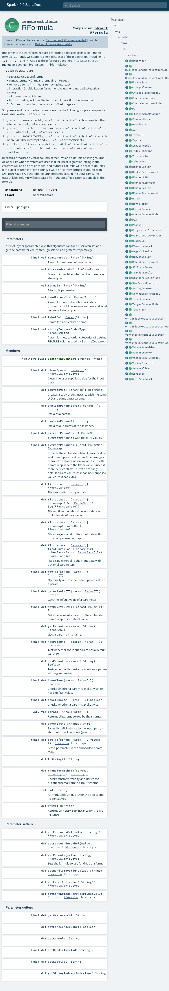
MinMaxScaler (141, 188)
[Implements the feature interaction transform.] (130, 156)
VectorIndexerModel (146, 357)
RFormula (138, 240)
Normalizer (140, 203)
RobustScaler (141, 256)
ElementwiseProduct (146, 113)
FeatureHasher (142, 119)
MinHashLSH (140, 177)
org (24, 21)
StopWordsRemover (144, 283)
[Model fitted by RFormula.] (130, 246)
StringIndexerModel (146, 293)
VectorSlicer (141, 368)
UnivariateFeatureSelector (144, 318)
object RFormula (99, 30)
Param (75, 257)
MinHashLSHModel (143, 182)
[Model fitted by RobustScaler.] (130, 262)
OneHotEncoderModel (146, 214)
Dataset (77, 484)
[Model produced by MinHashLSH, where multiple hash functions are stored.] (130, 183)
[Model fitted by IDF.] (130, 135)
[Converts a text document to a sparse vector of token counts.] (130, 103)
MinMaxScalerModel (145, 193)
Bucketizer (140, 82)
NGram (136, 198)
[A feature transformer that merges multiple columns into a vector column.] (130, 347)
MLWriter (67, 805)
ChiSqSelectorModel (146, 92)
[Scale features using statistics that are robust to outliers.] (130, 257)
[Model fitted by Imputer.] (130, 146)
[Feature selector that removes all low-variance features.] (130, 331)
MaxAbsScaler (141, 166)
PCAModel (138, 225)
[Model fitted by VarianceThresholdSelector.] (130, 339)
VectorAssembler (143, 347)
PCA (134, 219)
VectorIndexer (142, 352)
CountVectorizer (143, 98)
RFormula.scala (43, 195)
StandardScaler (143, 272)
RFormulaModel (142, 246)
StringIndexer (142, 288)
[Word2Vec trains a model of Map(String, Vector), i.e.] (130, 374)
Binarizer (139, 60)
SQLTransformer (143, 267)
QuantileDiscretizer (147, 235)
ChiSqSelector (142, 87)
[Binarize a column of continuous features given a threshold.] (130, 61)
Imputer (137, 140)
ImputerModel (141, 145)
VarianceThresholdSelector (144, 334)
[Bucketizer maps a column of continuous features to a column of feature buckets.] (130, 82)
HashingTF (139, 124)
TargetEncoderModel (146, 304)
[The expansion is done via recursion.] (127, 230)
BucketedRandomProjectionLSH (146, 69)
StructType (56, 774)
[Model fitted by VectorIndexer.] (130, 358)
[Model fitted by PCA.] (130, 225)
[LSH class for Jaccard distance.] (130, 177)
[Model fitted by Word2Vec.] (130, 379)
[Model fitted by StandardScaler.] (130, 278)
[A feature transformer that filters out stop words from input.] (130, 283)
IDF (134, 129)
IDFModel (138, 135)
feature (53, 21)
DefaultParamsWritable (53, 44)
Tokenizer (139, 309)
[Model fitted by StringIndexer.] (130, 294)
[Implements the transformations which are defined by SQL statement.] (130, 267)
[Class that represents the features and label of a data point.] (130, 162)
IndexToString (142, 150)
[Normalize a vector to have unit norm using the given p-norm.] (130, 204)
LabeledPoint (141, 161)
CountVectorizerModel (147, 103)
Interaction (140, 156)
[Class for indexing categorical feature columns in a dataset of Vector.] (130, 353)
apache (31, 21)
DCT (134, 108)
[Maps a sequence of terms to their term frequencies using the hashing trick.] (130, 124)
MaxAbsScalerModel (145, 172)
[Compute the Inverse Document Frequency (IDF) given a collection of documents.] (130, 130)
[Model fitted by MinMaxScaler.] (130, 193)
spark (40, 21)
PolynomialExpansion (147, 230)
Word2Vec (138, 373)
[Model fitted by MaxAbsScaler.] (130, 172)
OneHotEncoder (142, 209)
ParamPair (84, 548)
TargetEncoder (142, 299)
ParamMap (76, 389)
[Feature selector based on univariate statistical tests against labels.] (130, 315)
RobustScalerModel (145, 262)
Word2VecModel (142, 379)
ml (46, 21)
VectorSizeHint (143, 363)
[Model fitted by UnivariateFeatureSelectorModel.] (130, 323)
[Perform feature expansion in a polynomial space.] (130, 230)
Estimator (54, 40)
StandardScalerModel (147, 277)
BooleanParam (88, 269)
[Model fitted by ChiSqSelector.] (130, 93)
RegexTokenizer (143, 251)
